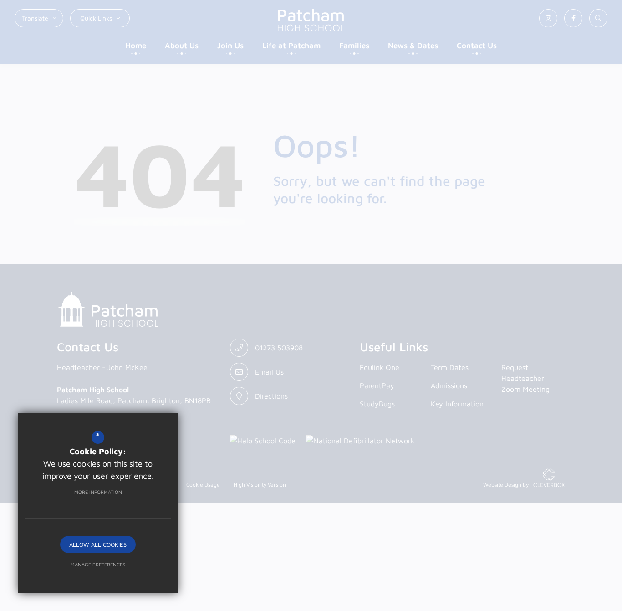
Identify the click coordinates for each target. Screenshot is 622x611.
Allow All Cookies (98, 544)
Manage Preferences (98, 564)
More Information (98, 492)
